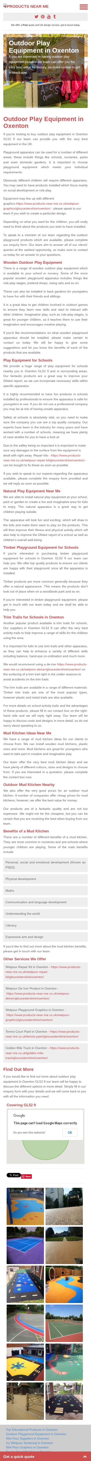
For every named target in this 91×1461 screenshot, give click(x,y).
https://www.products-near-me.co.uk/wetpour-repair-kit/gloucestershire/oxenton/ (43, 972)
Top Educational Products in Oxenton (32, 1429)
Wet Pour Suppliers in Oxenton (27, 1438)
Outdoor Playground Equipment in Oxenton (36, 1434)
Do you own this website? (29, 1132)
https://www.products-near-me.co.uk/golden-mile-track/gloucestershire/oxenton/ (43, 1053)
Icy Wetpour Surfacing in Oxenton (29, 1443)
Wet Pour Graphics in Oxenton (27, 1447)
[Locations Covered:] (5, 6)
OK (70, 1132)
